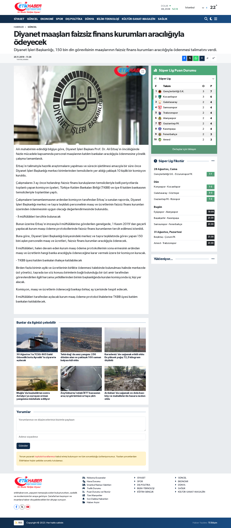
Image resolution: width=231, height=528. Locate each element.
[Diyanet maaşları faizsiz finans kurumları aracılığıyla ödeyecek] (81, 105)
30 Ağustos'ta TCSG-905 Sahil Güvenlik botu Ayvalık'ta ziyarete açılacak (36, 357)
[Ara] (206, 19)
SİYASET (19, 19)
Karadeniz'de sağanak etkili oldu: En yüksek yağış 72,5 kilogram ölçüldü (124, 357)
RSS (20, 523)
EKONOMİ (47, 19)
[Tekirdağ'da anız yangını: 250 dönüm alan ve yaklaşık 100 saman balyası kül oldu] (81, 339)
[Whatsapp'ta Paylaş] (196, 58)
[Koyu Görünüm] (210, 19)
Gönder (23, 445)
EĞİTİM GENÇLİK (145, 492)
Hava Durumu (93, 481)
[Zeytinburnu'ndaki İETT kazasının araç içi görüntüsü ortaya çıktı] (81, 378)
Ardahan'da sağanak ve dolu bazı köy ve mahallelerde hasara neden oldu (124, 396)
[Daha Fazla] (202, 58)
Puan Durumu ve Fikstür (98, 492)
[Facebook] (16, 507)
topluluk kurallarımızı (45, 456)
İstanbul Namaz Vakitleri (99, 485)
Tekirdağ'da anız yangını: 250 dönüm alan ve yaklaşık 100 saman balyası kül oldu (80, 357)
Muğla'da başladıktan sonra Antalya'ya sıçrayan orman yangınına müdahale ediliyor (33, 396)
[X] (22, 507)
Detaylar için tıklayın (184, 149)
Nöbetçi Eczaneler (96, 478)
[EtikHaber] (28, 7)
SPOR (59, 19)
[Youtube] (27, 507)
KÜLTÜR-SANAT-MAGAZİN (138, 19)
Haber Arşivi (93, 502)
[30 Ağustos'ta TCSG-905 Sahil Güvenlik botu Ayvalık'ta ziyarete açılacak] (37, 339)
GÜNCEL (32, 19)
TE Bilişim (212, 523)
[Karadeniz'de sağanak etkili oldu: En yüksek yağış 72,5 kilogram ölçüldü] (125, 339)
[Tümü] (213, 259)
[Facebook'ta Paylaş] (184, 58)
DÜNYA (89, 19)
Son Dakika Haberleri (97, 499)
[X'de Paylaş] (189, 58)
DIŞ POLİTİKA (74, 19)
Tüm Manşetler (94, 495)
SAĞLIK (162, 19)
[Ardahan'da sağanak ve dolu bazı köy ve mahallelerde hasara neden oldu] (125, 378)
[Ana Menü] (215, 19)
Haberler (19, 27)
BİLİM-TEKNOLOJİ (108, 19)
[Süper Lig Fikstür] (213, 161)
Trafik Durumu (94, 488)
